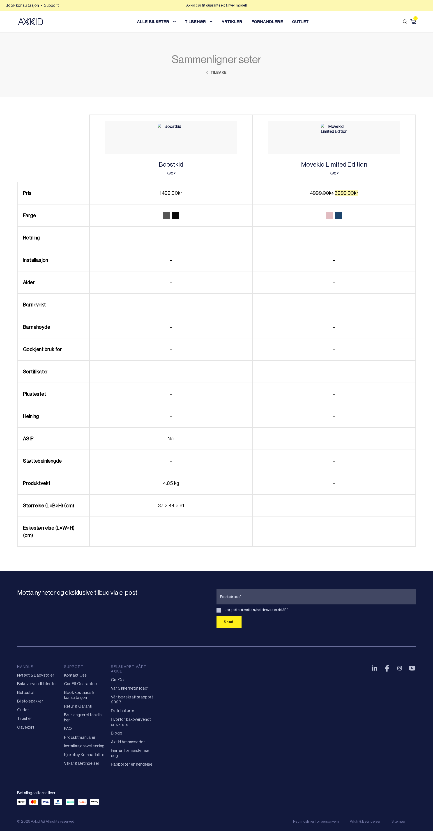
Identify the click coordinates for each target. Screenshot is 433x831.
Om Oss (118, 679)
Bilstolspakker (30, 701)
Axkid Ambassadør (128, 742)
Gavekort (26, 727)
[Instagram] (399, 668)
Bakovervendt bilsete (36, 684)
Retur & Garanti (78, 706)
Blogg (116, 733)
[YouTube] (412, 668)
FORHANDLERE (267, 21)
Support (51, 5)
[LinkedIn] (374, 668)
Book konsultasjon (22, 5)
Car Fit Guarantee (80, 684)
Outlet (300, 21)
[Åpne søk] (405, 21)
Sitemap (398, 821)
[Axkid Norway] (30, 21)
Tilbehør (24, 718)
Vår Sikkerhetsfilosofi (130, 688)
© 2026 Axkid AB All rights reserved (45, 821)
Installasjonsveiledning (84, 746)
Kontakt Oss (75, 675)
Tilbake (218, 72)
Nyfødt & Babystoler (35, 675)
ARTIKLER (231, 21)
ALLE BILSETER (153, 21)
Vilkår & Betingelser (81, 763)
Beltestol (25, 692)
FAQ (68, 728)
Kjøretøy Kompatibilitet (85, 755)
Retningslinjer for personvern (316, 821)
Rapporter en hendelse (131, 764)
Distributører (123, 711)
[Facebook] (387, 668)
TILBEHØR (195, 21)
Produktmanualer (80, 737)
